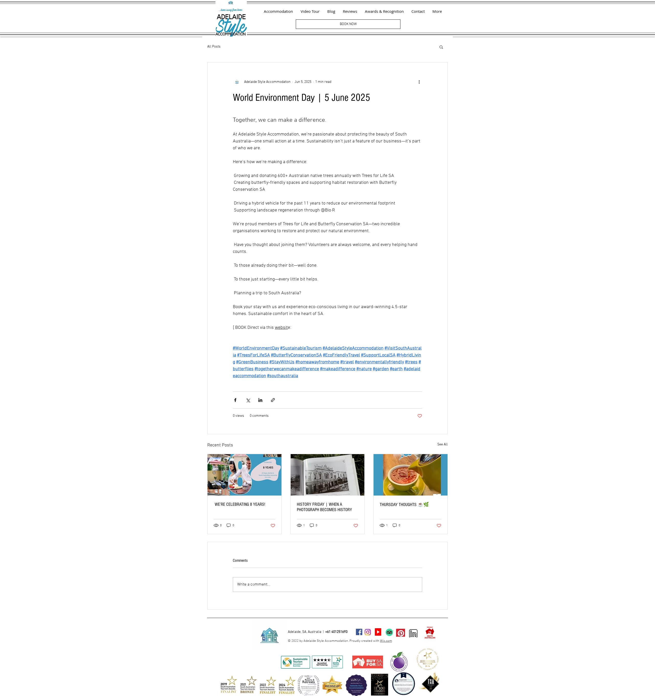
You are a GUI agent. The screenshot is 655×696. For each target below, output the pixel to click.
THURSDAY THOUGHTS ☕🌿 (404, 504)
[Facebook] (359, 632)
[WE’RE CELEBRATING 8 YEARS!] (244, 475)
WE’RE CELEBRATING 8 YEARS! (239, 504)
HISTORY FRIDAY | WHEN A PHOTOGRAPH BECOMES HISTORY (324, 507)
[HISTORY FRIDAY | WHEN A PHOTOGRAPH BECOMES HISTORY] (328, 475)
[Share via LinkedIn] (260, 400)
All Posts (214, 46)
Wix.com (386, 641)
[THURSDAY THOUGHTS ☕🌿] (410, 475)
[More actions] (419, 82)
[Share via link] (272, 400)
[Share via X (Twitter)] (247, 400)
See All (442, 444)
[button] (441, 47)
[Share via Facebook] (235, 400)
